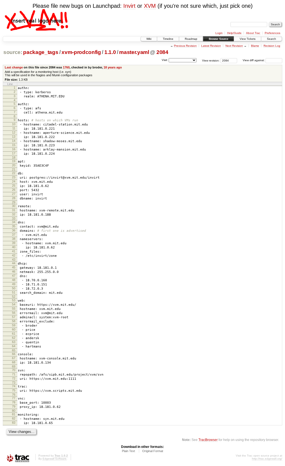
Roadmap (191, 38)
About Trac (253, 32)
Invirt (129, 6)
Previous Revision (185, 45)
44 (13, 263)
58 (13, 321)
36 (13, 230)
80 (13, 410)
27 (13, 194)
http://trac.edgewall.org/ (267, 458)
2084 (162, 52)
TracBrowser (208, 440)
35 (13, 226)
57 (13, 317)
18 (13, 157)
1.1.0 (110, 52)
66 (13, 354)
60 (13, 329)
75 (13, 390)
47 (13, 275)
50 (13, 288)
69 (13, 366)
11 (13, 128)
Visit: (165, 59)
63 (13, 342)
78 (13, 402)
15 (13, 145)
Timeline (168, 38)
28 (13, 198)
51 (13, 292)
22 (13, 173)
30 (13, 206)
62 (13, 337)
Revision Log (272, 45)
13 (13, 136)
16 (13, 149)
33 (13, 218)
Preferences (272, 32)
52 (13, 296)
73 (13, 382)
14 (13, 140)
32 (13, 214)
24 (13, 181)
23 (13, 177)
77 (13, 398)
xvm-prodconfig (81, 52)
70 (13, 370)
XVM (150, 6)
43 (13, 259)
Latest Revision (211, 45)
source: (12, 52)
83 (13, 422)
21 (13, 169)
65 (13, 350)
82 (13, 418)
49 (13, 284)
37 (13, 234)
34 (13, 222)
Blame (255, 45)
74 (13, 386)
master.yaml (134, 52)
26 (13, 189)
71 (13, 374)
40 (13, 247)
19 (13, 161)
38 (13, 238)
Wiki (148, 38)
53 (13, 300)
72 (13, 378)
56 (13, 312)
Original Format (152, 451)
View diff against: (254, 60)
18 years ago (113, 67)
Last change (14, 67)
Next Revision (234, 45)
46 (13, 271)
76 (13, 394)
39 (13, 243)
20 (13, 165)
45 (13, 267)
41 (13, 251)
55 (13, 308)
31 (13, 210)
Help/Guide (234, 32)
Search (271, 38)
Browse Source (218, 38)
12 (13, 132)
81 (13, 414)
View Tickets (247, 38)
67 (13, 358)
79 (13, 406)
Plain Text (128, 451)
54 (13, 304)
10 (13, 124)
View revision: (211, 60)
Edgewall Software (55, 458)
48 (13, 280)
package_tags (40, 52)
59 (13, 325)
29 (13, 202)
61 (13, 333)
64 (13, 346)
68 (13, 362)
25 (13, 185)
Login (219, 32)
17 (13, 153)
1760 (66, 67)
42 (13, 255)
